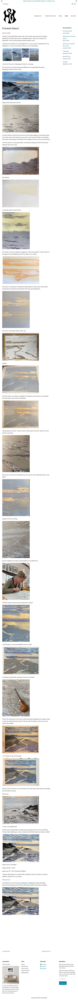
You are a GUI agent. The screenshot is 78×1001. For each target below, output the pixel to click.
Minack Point (66, 56)
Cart (75, 4)
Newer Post (45, 951)
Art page (10, 46)
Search (23, 964)
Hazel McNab (43, 997)
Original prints (38, 16)
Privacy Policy (24, 968)
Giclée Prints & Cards (50, 16)
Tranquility (66, 51)
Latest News (5, 961)
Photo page (29, 43)
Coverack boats (67, 31)
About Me (73, 16)
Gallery (60, 16)
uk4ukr (31, 883)
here (9, 879)
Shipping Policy (25, 972)
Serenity (65, 62)
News (66, 16)
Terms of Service (25, 970)
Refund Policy (24, 966)
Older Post (7, 951)
